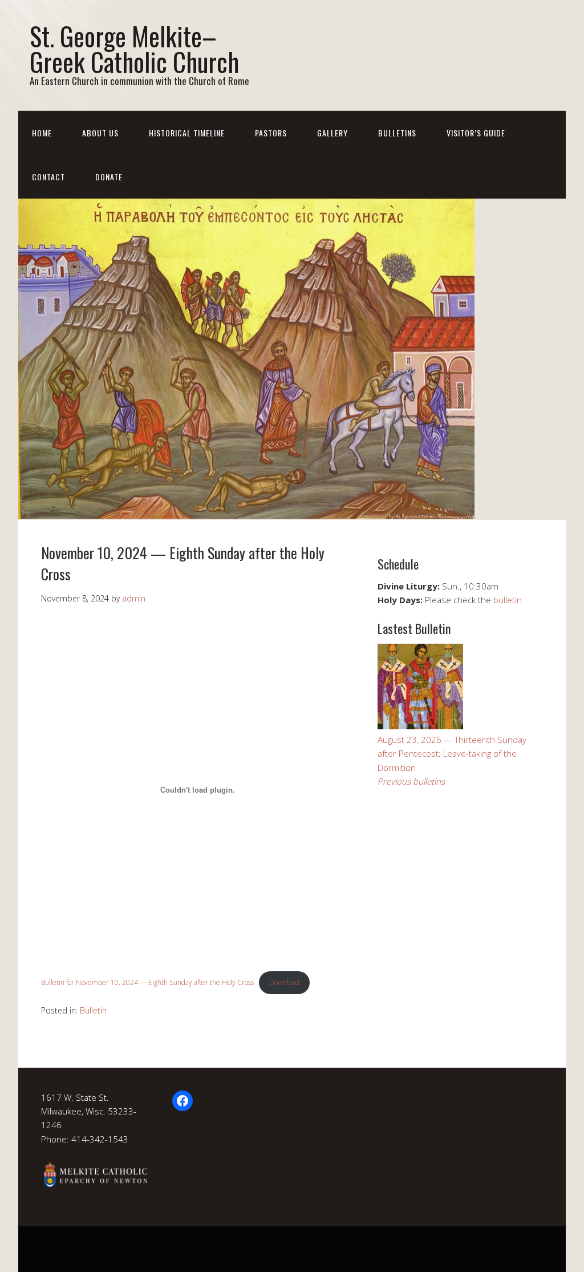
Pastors (271, 133)
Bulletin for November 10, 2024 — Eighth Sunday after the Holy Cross (147, 982)
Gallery (332, 133)
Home (42, 133)
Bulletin (93, 1010)
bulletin (507, 599)
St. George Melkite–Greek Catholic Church (134, 48)
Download (284, 982)
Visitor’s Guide (476, 133)
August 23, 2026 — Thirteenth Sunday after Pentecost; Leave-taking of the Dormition (452, 753)
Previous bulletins (411, 781)
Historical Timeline (187, 133)
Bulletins (397, 133)
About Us (100, 133)
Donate (109, 177)
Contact (48, 177)
